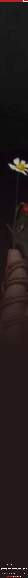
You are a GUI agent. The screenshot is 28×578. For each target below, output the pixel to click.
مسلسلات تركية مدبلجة (9, 573)
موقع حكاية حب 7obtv (3, 573)
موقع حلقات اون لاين (13, 574)
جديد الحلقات (25, 573)
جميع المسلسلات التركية (16, 573)
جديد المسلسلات (21, 573)
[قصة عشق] (25, 1)
